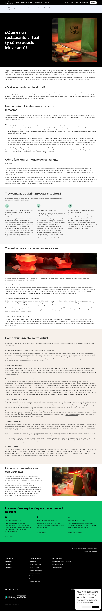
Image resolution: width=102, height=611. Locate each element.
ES (67, 2)
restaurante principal (80, 226)
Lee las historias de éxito (76, 521)
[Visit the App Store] (21, 597)
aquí (92, 602)
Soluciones (37, 2)
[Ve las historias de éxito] (69, 517)
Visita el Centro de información (47, 521)
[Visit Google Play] (10, 597)
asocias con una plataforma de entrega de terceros (28, 353)
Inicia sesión (85, 2)
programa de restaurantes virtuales (24, 495)
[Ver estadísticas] (38, 517)
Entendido (95, 607)
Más (46, 2)
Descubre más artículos (13, 521)
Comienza (93, 2)
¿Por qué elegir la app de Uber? (24, 2)
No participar (86, 607)
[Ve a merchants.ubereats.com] (9, 2)
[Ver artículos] (6, 517)
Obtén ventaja (74, 2)
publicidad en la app (72, 414)
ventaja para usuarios (82, 8)
